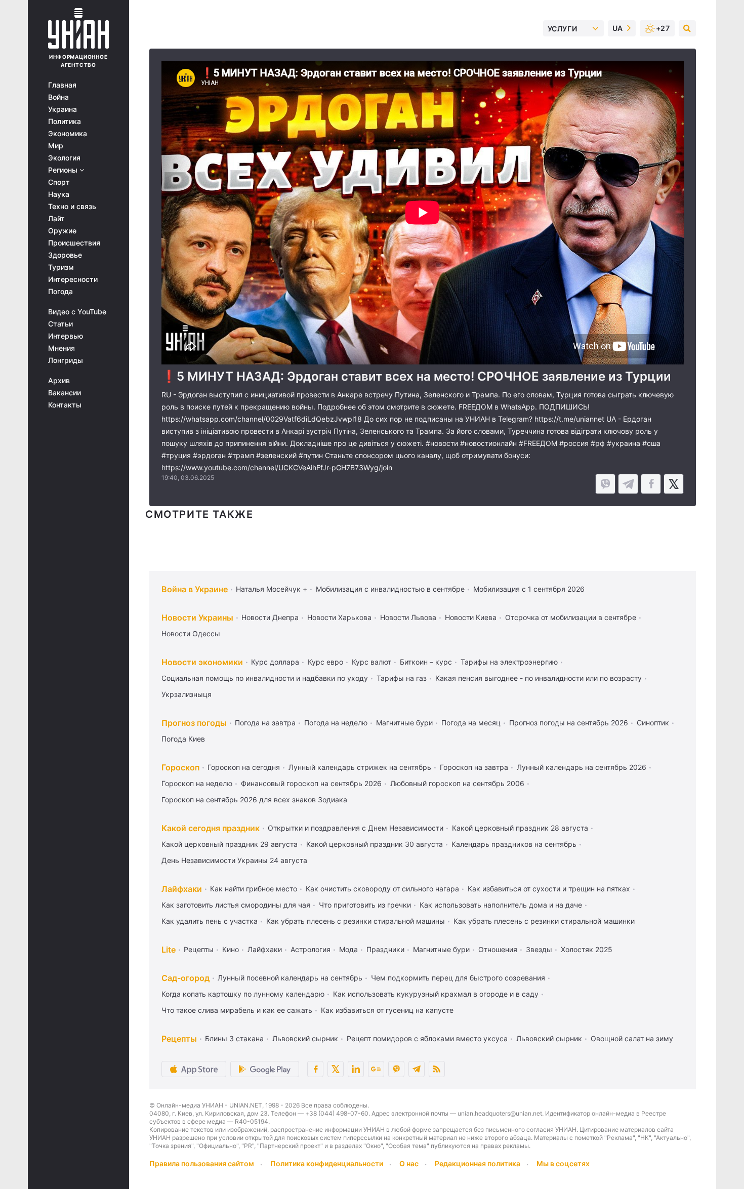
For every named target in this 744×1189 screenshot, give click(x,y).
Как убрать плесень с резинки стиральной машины (355, 921)
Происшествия (74, 243)
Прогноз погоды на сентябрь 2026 (568, 722)
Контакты (64, 405)
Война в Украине (194, 589)
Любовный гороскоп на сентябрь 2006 (457, 783)
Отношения (497, 949)
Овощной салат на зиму (632, 1038)
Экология (64, 158)
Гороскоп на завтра (474, 767)
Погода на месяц (471, 722)
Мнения (61, 348)
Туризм (61, 267)
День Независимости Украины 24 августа (234, 860)
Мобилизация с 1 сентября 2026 (529, 589)
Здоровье (65, 255)
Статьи (60, 324)
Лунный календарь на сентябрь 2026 (581, 767)
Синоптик (653, 722)
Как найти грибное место (253, 888)
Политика (64, 121)
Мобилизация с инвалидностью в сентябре (390, 589)
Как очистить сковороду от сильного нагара (382, 888)
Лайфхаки (181, 889)
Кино (230, 949)
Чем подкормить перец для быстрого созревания (458, 977)
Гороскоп (180, 767)
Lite (168, 950)
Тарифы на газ (402, 678)
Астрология (310, 949)
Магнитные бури (404, 722)
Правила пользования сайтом (201, 1163)
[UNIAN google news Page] (376, 1069)
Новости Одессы (190, 633)
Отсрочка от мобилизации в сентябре (570, 617)
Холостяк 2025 (586, 949)
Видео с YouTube (77, 312)
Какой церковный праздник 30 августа (374, 844)
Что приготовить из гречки (365, 904)
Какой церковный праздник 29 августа (229, 844)
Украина (62, 109)
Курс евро (325, 662)
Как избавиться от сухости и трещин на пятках (549, 888)
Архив (59, 381)
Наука (58, 194)
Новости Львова (408, 617)
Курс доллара (275, 662)
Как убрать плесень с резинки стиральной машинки (544, 921)
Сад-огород (185, 978)
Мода (348, 949)
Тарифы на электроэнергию (509, 662)
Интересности (73, 279)
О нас (409, 1163)
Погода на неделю (335, 722)
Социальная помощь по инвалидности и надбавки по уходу (264, 678)
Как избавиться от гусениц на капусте (387, 1010)
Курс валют (371, 662)
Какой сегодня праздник (210, 828)
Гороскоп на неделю (196, 783)
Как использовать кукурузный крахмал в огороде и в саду (436, 994)
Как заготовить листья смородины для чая (235, 904)
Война (58, 97)
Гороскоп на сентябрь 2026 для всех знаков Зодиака (254, 799)
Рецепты (199, 949)
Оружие (62, 231)
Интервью (65, 336)
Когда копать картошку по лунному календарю (242, 994)
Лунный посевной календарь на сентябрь (290, 977)
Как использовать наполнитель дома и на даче (501, 904)
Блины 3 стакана (234, 1038)
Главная (62, 85)
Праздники (385, 949)
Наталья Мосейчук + (271, 589)
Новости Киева (471, 617)
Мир (55, 146)
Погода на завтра (265, 722)
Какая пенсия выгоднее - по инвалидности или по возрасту (538, 678)
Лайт (56, 219)
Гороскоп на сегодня (244, 767)
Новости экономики (202, 662)
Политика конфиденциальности (326, 1163)
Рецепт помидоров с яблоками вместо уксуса (427, 1038)
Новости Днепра (270, 617)
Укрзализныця (186, 694)
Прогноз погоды (194, 723)
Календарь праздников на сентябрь (513, 844)
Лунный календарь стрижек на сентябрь (359, 767)
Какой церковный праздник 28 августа (520, 828)
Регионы (63, 170)
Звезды (539, 949)
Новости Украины (197, 617)
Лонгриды (65, 360)
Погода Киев (183, 738)
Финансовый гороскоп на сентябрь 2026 (311, 783)
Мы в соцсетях (563, 1163)
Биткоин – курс (426, 662)
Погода (60, 292)
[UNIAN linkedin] (356, 1069)
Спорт (59, 182)
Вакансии (64, 393)
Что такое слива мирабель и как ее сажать (236, 1010)
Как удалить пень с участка (209, 921)
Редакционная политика (477, 1163)
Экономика (67, 134)
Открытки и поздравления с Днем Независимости (355, 828)
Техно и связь (72, 206)
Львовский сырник (305, 1038)
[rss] (437, 1069)
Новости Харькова (339, 617)
